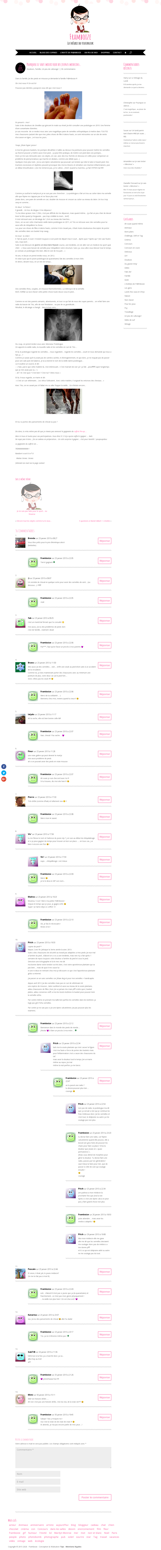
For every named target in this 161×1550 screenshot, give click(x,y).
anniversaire (37, 1524)
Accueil (32, 53)
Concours (128, 244)
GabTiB (31, 1352)
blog (73, 1524)
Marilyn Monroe (62, 1532)
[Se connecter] (125, 54)
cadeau (94, 1524)
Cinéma (128, 240)
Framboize (80, 36)
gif (24, 1532)
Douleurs (30, 69)
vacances (114, 1536)
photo (22, 1536)
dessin (71, 1528)
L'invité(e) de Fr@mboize (135, 284)
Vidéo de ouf (130, 320)
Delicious (128, 252)
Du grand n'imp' (131, 264)
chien (111, 1524)
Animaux (128, 228)
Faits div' (128, 272)
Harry (126, 78)
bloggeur (83, 1524)
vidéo (12, 1540)
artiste (50, 1524)
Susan (126, 130)
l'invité (43, 1532)
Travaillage (129, 312)
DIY (126, 256)
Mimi (30, 1394)
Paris (114, 1532)
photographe (51, 1536)
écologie (39, 1540)
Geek (127, 280)
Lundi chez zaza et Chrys (135, 292)
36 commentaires (68, 69)
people (13, 1536)
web (30, 1540)
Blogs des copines (48, 53)
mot (83, 1532)
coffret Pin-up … (80, 431)
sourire (80, 1536)
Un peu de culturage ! (50, 69)
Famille (38, 69)
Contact (117, 53)
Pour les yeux (130, 304)
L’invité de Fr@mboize (70, 53)
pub (63, 1536)
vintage (21, 1540)
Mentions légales (73, 1546)
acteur (12, 1524)
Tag (95, 1536)
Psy (126, 308)
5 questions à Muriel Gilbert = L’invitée (94, 521)
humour (32, 1532)
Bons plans (129, 231)
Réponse (104, 541)
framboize (14, 1532)
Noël (106, 1532)
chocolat (13, 1528)
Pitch (30, 942)
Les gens (128, 288)
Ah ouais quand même (134, 224)
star (88, 1536)
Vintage (128, 324)
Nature (127, 296)
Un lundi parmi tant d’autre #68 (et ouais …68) (135, 133)
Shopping (105, 53)
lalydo (31, 714)
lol (50, 1532)
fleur (106, 1528)
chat (103, 1524)
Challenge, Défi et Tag (134, 236)
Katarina (32, 1314)
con (33, 1528)
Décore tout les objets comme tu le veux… (34, 521)
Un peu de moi (91, 53)
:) (28, 578)
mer (76, 1532)
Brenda (31, 538)
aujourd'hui (62, 1524)
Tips (62, 1546)
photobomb (35, 1536)
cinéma (25, 1528)
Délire (127, 268)
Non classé (129, 300)
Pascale (32, 1269)
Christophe (128, 102)
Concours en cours (132, 248)
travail (103, 1536)
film (99, 1528)
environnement (86, 1528)
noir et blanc (95, 1532)
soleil (71, 1536)
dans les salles (58, 1528)
